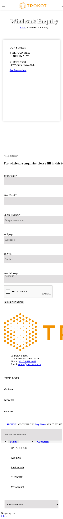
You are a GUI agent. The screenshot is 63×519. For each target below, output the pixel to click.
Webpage (8, 234)
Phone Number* (12, 214)
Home (23, 27)
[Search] (58, 434)
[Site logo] (34, 10)
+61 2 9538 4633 (27, 361)
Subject (7, 253)
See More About (18, 70)
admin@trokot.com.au (29, 364)
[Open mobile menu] (4, 5)
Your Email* (10, 195)
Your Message (11, 273)
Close (4, 516)
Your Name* (10, 175)
